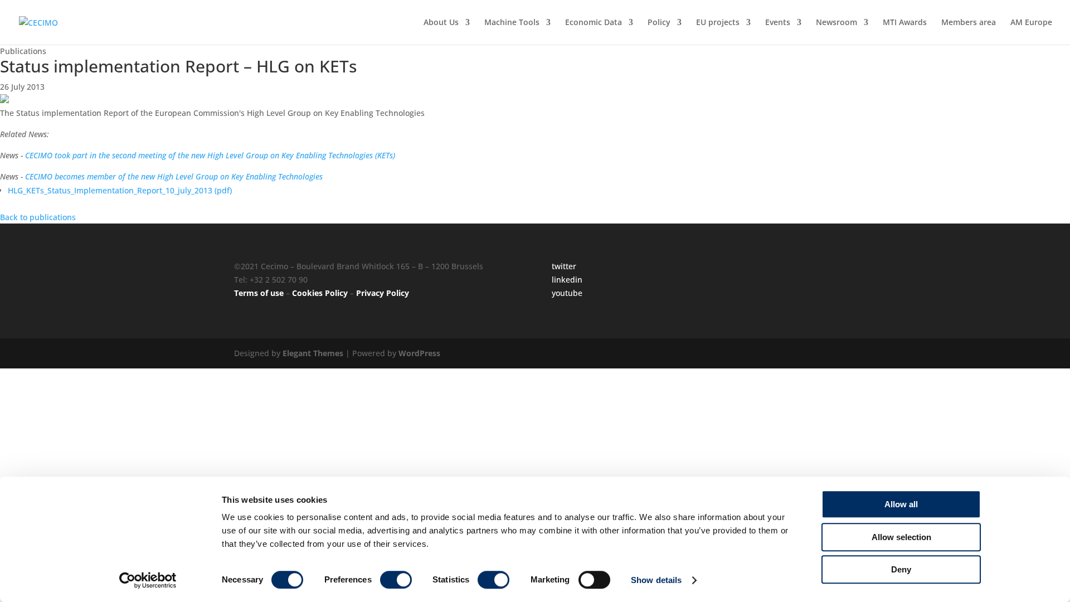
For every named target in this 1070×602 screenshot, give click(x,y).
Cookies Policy (320, 293)
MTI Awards (905, 22)
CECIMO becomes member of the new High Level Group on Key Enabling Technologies (174, 176)
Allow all (901, 504)
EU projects (718, 22)
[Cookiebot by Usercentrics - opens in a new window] (148, 580)
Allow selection (901, 537)
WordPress (419, 353)
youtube (567, 293)
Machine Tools (511, 22)
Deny (901, 569)
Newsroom (836, 22)
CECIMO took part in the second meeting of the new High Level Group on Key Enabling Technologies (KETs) (210, 155)
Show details (656, 580)
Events (777, 22)
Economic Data (593, 22)
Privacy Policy (382, 293)
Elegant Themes (313, 353)
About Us (441, 22)
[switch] (396, 580)
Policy (659, 22)
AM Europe (1031, 22)
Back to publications (38, 217)
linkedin (567, 279)
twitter (564, 266)
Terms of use (259, 293)
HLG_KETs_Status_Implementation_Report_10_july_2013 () (120, 190)
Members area (968, 22)
